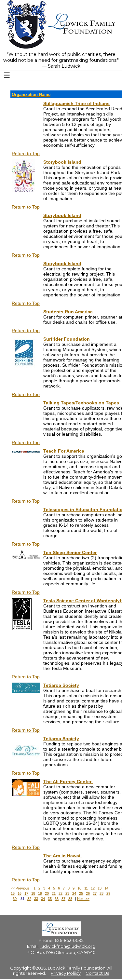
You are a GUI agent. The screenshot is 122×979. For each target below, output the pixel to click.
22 (60, 893)
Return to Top (26, 153)
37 (63, 899)
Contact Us (97, 973)
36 (57, 899)
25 (81, 893)
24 (74, 893)
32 (29, 899)
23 (67, 893)
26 (88, 893)
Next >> (83, 899)
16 (19, 893)
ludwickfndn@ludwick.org (67, 946)
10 (79, 888)
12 (93, 888)
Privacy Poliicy (66, 973)
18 (33, 893)
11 (86, 888)
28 (101, 893)
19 (40, 893)
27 (95, 893)
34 (43, 899)
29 (108, 893)
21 (54, 893)
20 (47, 893)
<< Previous (20, 888)
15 (13, 893)
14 (106, 888)
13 (100, 888)
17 (26, 893)
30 (15, 899)
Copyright (20, 968)
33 (36, 899)
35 (50, 899)
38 (70, 899)
